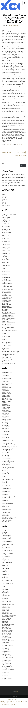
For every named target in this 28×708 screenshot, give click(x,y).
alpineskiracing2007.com (7, 655)
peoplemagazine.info (7, 374)
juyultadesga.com (6, 466)
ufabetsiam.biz (5, 408)
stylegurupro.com (6, 279)
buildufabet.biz (5, 437)
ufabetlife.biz (5, 417)
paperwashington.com (7, 334)
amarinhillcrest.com (6, 573)
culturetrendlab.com (6, 298)
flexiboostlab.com (6, 265)
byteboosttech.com (6, 392)
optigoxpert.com (6, 256)
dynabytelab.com (6, 221)
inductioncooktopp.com (7, 342)
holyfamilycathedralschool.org (9, 354)
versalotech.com (6, 271)
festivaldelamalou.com (7, 544)
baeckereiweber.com (7, 372)
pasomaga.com (5, 515)
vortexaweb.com (6, 243)
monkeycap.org (5, 570)
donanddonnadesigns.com (8, 316)
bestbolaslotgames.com (7, 328)
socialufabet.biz (5, 420)
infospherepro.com (6, 285)
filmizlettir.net (5, 533)
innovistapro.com (6, 264)
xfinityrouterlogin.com (7, 666)
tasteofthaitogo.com (7, 618)
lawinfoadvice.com (6, 490)
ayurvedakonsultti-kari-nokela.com (10, 451)
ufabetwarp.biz (5, 402)
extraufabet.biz (5, 416)
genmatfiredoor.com (7, 312)
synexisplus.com (6, 225)
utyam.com (4, 502)
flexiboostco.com (6, 215)
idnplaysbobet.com (6, 325)
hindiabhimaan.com (6, 672)
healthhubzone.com (6, 387)
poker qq (13, 704)
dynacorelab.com (6, 231)
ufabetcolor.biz (5, 414)
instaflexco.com (5, 262)
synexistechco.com (6, 232)
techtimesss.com (6, 556)
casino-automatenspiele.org (8, 583)
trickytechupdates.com (7, 671)
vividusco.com (5, 235)
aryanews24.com (6, 454)
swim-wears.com (6, 549)
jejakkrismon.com (6, 597)
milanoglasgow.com (6, 646)
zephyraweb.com (6, 241)
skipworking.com (6, 591)
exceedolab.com (6, 274)
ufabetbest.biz (5, 423)
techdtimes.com (6, 380)
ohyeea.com (5, 505)
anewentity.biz (5, 609)
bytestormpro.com (6, 295)
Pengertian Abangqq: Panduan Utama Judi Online (13, 185)
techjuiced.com (5, 390)
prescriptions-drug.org (7, 562)
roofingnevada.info (6, 345)
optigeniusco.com (6, 244)
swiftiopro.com (5, 268)
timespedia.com (6, 595)
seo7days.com (5, 612)
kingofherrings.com (6, 606)
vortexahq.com (5, 237)
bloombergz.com (6, 579)
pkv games (19, 144)
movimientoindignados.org (8, 496)
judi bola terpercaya (15, 699)
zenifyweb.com (5, 309)
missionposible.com (6, 663)
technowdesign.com (6, 460)
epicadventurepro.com (7, 289)
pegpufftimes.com (6, 538)
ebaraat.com (5, 389)
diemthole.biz (5, 598)
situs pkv (4, 197)
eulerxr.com (5, 303)
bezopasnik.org (5, 621)
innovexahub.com (6, 229)
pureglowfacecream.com (8, 604)
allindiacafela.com (6, 654)
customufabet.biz (6, 426)
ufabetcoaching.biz (6, 357)
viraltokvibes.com (6, 565)
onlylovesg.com (5, 321)
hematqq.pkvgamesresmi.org (6, 705)
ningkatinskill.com (6, 485)
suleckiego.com (5, 680)
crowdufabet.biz (6, 435)
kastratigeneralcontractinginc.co (9, 446)
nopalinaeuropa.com (7, 520)
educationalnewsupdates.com (9, 214)
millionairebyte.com (6, 360)
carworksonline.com (6, 555)
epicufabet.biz (5, 429)
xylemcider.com (5, 511)
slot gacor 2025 (6, 699)
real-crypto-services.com (8, 467)
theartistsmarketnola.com (8, 640)
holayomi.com (5, 349)
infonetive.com (5, 627)
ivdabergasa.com (6, 464)
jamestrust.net (5, 588)
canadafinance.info (6, 633)
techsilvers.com (5, 484)
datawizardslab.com (6, 280)
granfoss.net (5, 652)
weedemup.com (6, 336)
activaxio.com (5, 276)
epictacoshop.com (6, 628)
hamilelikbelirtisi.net (6, 270)
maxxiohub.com (6, 240)
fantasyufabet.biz (6, 407)
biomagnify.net (5, 521)
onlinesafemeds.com (7, 399)
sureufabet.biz (5, 425)
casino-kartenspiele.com (7, 582)
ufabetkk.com (5, 600)
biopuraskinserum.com (7, 630)
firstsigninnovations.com (7, 546)
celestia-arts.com (6, 540)
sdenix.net (4, 571)
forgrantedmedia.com (7, 550)
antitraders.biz (5, 452)
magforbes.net (5, 568)
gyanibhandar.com (6, 401)
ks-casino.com (5, 476)
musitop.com (5, 500)
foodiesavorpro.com (7, 286)
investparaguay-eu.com (7, 472)
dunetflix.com (5, 494)
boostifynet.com (6, 252)
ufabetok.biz (5, 432)
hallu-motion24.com (6, 649)
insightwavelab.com (6, 291)
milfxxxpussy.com (6, 497)
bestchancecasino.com (7, 337)
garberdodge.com (6, 547)
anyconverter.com (6, 594)
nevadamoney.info (6, 634)
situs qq (4, 202)
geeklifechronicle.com (7, 283)
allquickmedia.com (6, 601)
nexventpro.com (6, 253)
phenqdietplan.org (6, 491)
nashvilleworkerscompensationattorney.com (12, 352)
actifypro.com (5, 259)
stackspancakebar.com (7, 643)
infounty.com (5, 470)
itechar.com (5, 384)
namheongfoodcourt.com (8, 645)
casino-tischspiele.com (7, 585)
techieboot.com (5, 381)
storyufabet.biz (5, 428)
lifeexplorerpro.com (6, 292)
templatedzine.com (6, 488)
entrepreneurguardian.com (8, 331)
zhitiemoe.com (5, 506)
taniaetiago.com (6, 512)
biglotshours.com (6, 396)
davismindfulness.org (7, 359)
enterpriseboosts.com (7, 580)
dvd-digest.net (5, 639)
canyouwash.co (5, 377)
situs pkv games (6, 205)
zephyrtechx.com (6, 255)
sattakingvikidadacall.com (8, 327)
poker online (3, 702)
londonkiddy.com (6, 356)
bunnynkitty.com (6, 619)
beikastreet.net (5, 532)
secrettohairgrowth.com (7, 616)
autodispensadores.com (7, 340)
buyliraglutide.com (6, 398)
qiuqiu (3, 200)
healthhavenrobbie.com (7, 315)
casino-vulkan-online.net (7, 657)
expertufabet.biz (6, 405)
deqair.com (4, 482)
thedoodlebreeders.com (7, 479)
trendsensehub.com (6, 300)
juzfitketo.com (5, 514)
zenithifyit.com (5, 238)
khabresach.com (6, 674)
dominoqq (4, 196)
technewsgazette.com (7, 603)
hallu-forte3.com (6, 648)
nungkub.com (5, 508)
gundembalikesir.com (7, 383)
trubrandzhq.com (6, 250)
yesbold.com (5, 386)
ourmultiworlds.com (6, 535)
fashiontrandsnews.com (7, 440)
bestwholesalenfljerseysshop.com (10, 448)
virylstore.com (5, 558)
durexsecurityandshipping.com (9, 461)
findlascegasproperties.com (8, 313)
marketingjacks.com (6, 667)
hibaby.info (4, 333)
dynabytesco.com (6, 277)
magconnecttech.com (7, 307)
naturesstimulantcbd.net (7, 518)
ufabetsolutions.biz (6, 419)
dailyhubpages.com (6, 324)
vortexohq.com (5, 288)
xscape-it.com (5, 455)
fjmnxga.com (5, 622)
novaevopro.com (6, 247)
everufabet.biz (5, 434)
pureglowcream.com (7, 613)
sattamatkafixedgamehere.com (9, 330)
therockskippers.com (7, 651)
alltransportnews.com (7, 438)
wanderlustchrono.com (7, 297)
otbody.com (5, 586)
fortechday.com (5, 362)
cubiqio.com (5, 282)
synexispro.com (5, 348)
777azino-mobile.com (7, 457)
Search (3, 163)
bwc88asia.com (5, 473)
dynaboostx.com (6, 261)
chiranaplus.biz (5, 642)
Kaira (17, 691)
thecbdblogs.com (6, 675)
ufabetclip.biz (5, 404)
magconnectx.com (6, 346)
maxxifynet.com (6, 228)
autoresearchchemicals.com (8, 677)
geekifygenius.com (6, 304)
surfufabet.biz (5, 422)
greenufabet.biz (5, 413)
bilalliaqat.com (5, 339)
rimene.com (5, 636)
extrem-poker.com (6, 475)
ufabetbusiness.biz (6, 411)
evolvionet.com (5, 223)
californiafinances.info (7, 631)
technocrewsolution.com (8, 564)
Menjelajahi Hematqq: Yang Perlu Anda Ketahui (13, 180)
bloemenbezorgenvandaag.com (9, 615)
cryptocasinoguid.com (7, 443)
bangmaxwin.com (6, 625)
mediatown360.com (6, 660)
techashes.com (5, 375)
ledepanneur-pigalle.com (7, 637)
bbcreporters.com (6, 441)
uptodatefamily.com (6, 499)
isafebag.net (5, 577)
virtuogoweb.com (6, 395)
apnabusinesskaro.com (7, 678)
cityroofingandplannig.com (8, 463)
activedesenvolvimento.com (8, 322)
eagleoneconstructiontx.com (8, 318)
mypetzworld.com (6, 469)
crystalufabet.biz (6, 431)
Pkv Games (9, 144)
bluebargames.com (6, 543)
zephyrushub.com (6, 218)
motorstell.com (5, 559)
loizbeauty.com (5, 592)
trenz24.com (5, 589)
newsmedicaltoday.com (7, 343)
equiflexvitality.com (6, 319)
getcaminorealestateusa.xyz (8, 363)
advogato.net (5, 576)
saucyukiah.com (6, 530)
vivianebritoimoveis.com (7, 567)
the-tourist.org (5, 574)
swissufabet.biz (5, 410)
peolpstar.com (5, 552)
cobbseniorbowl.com (7, 458)
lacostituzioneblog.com (7, 503)
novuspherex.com (6, 246)
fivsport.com (5, 487)
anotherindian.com (6, 509)
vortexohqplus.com (6, 267)
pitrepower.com (5, 658)
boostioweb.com (6, 217)
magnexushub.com (6, 393)
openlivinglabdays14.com (8, 449)
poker (3, 194)
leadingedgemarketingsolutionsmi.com (11, 444)
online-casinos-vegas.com (8, 664)
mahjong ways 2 (15, 702)
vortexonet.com (6, 226)
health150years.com (7, 561)
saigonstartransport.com (8, 624)
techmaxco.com (6, 273)
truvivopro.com (5, 234)
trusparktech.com (6, 249)
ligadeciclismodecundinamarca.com (10, 351)
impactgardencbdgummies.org (9, 517)
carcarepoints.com (6, 478)
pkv (1, 699)
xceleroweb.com (13, 696)
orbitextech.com (6, 306)
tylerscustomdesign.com (7, 553)
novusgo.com (5, 294)
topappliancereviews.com (8, 669)
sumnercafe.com (6, 493)
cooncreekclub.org (6, 536)
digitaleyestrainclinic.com (8, 661)
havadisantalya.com (6, 378)
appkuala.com (5, 610)
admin (17, 25)
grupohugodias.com (6, 481)
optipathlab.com (6, 220)
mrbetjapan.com (6, 607)
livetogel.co (4, 310)
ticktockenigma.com (6, 301)
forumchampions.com (7, 541)
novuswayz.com (6, 258)
